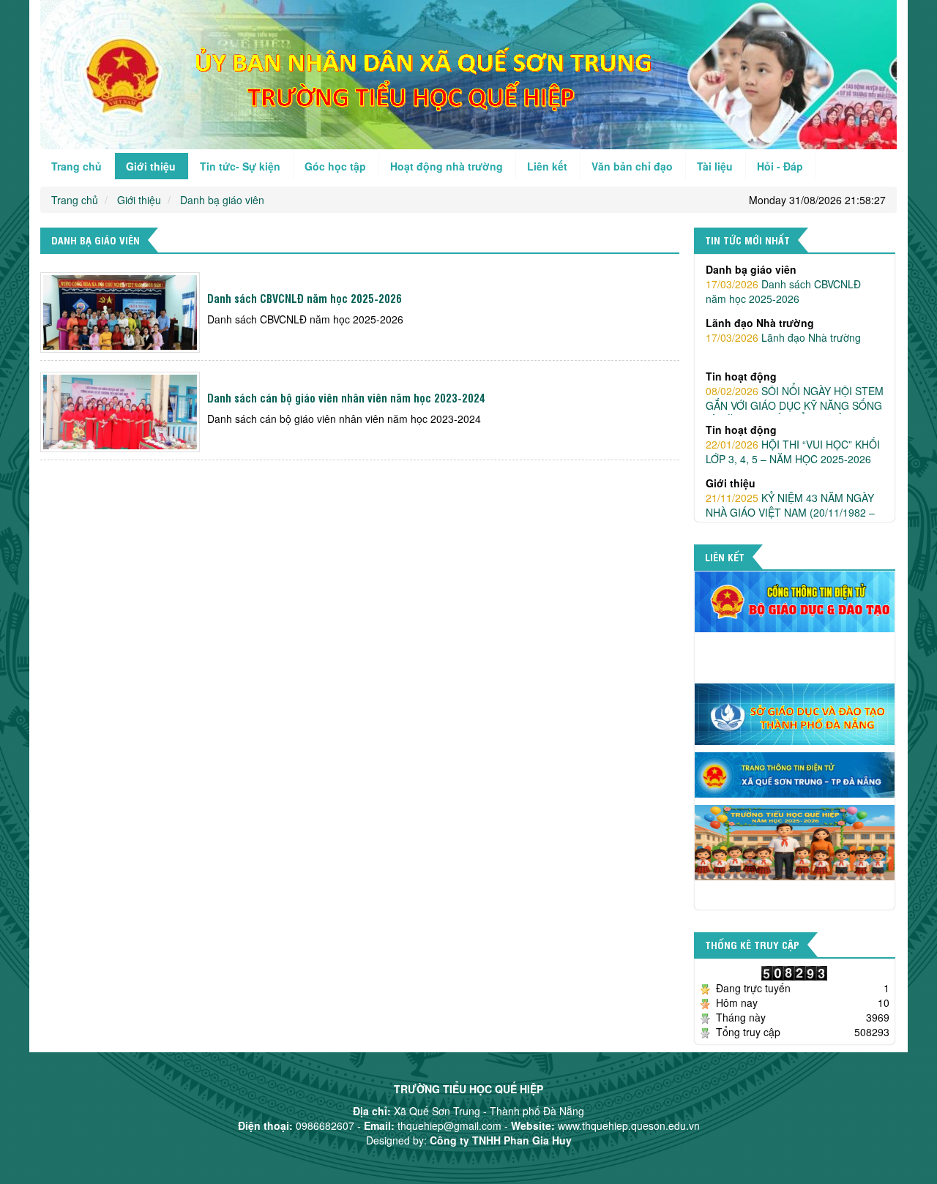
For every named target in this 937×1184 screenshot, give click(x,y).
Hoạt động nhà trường (446, 166)
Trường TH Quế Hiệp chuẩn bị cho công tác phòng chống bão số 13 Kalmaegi (788, 505)
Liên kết (547, 166)
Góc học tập (335, 166)
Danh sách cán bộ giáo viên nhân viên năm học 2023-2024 (346, 397)
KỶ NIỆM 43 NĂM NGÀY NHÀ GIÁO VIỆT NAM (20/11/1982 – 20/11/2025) (790, 451)
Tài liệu (715, 166)
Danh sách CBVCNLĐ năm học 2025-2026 (304, 298)
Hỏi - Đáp (780, 166)
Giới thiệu (151, 166)
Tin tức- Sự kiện (240, 166)
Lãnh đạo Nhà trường (783, 276)
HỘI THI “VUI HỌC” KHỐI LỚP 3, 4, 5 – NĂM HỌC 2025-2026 (793, 391)
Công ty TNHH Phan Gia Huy (501, 1140)
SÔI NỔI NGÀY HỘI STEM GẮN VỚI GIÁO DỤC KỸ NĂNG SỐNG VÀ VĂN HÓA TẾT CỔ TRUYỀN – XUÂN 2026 (795, 352)
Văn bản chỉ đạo (632, 166)
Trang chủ (76, 166)
